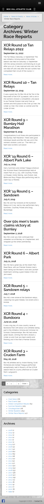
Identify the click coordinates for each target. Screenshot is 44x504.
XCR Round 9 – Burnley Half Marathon (16, 124)
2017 (10, 449)
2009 (10, 468)
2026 (10, 430)
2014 (10, 456)
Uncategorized (14, 408)
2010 (10, 466)
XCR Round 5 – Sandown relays (17, 288)
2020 (10, 442)
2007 (10, 473)
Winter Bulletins (14, 411)
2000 (10, 489)
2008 (10, 470)
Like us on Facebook (4, 500)
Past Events (12, 401)
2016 (10, 451)
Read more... (8, 74)
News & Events (17, 16)
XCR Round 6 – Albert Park (21, 255)
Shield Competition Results (18, 404)
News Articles (31, 16)
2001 (10, 487)
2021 (10, 440)
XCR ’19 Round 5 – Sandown (18, 193)
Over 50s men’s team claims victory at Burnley (21, 225)
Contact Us (38, 501)
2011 (10, 463)
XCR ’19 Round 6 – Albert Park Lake (18, 158)
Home (6, 16)
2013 (10, 458)
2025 (10, 433)
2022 (10, 437)
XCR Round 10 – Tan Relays (20, 84)
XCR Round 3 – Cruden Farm (16, 353)
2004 (10, 480)
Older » (25, 384)
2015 (10, 454)
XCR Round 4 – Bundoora (16, 316)
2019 (10, 444)
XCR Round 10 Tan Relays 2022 (18, 47)
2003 (10, 482)
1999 (10, 491)
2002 (10, 484)
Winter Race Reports (16, 413)
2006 (10, 475)
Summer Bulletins (15, 406)
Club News (12, 399)
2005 (10, 477)
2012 (10, 461)
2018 (10, 447)
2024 (10, 435)
